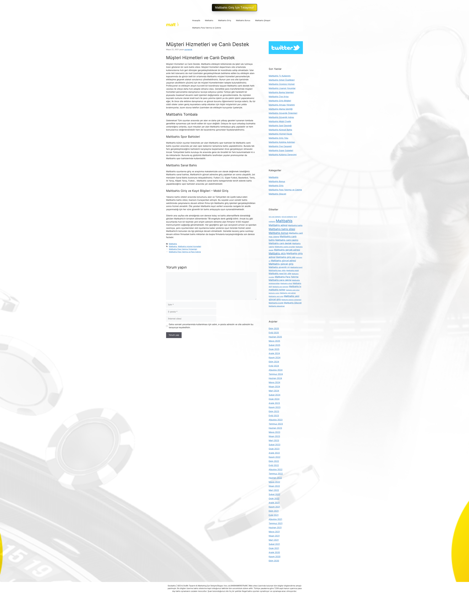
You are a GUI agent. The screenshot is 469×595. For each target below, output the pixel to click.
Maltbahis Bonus (243, 20)
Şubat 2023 (274, 444)
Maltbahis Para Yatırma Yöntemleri (183, 249)
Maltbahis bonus (278, 232)
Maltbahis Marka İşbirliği (281, 109)
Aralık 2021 (274, 502)
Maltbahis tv (295, 286)
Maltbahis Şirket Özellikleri (282, 80)
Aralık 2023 (274, 403)
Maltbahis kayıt (296, 267)
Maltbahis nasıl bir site (280, 273)
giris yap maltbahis (275, 217)
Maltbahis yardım (274, 293)
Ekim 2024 (274, 361)
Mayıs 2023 (274, 432)
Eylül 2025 (274, 332)
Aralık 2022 (274, 453)
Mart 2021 (274, 540)
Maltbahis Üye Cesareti (280, 146)
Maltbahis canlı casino (286, 240)
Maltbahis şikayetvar (277, 306)
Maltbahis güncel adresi (283, 260)
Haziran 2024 (275, 378)
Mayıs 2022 (274, 482)
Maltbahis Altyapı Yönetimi (282, 105)
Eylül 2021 (274, 515)
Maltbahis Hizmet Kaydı (280, 134)
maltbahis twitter (277, 289)
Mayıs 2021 (274, 531)
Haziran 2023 (275, 428)
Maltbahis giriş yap (285, 257)
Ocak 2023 (274, 449)
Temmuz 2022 (276, 473)
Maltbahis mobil (292, 270)
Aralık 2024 (274, 353)
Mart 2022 (274, 490)
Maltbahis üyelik (276, 303)
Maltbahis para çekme (280, 280)
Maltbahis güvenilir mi (279, 267)
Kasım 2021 (274, 507)
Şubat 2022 (274, 494)
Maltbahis (209, 20)
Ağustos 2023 (275, 420)
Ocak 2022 (274, 498)
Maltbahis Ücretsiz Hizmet (282, 84)
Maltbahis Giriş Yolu (278, 138)
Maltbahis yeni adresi (288, 293)
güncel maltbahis (287, 217)
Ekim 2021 (274, 511)
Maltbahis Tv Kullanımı (280, 76)
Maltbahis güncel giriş (281, 263)
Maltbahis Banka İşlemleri (281, 92)
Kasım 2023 (274, 407)
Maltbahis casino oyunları (285, 247)
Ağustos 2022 (275, 469)
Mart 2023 (274, 440)
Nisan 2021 (274, 536)
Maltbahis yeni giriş (276, 296)
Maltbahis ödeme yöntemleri (291, 300)
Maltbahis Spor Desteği (280, 125)
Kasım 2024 (274, 357)
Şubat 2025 (274, 345)
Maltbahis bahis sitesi (282, 229)
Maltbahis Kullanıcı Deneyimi (283, 154)
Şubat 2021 (274, 544)
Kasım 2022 (274, 457)
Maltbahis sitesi (286, 283)
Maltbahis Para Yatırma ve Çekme (206, 28)
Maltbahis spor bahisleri (280, 287)
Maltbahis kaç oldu (277, 270)
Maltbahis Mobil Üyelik (280, 121)
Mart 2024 (274, 391)
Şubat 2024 (274, 395)
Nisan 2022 (274, 486)
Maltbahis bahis (295, 225)
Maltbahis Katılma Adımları (282, 142)
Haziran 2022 (275, 478)
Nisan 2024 (274, 386)
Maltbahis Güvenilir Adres (281, 117)
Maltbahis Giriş (224, 20)
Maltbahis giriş (277, 253)
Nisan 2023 (274, 436)
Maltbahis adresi (278, 225)
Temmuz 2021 (275, 523)
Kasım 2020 (274, 556)
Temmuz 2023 (276, 424)
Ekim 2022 (274, 461)
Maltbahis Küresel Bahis (280, 130)
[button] (234, 7)
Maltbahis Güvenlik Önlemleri (283, 113)
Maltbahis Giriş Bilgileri (280, 101)
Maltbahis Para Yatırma (286, 276)
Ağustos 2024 (275, 370)
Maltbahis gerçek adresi (287, 249)
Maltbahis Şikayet (262, 20)
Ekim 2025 (274, 328)
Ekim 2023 (274, 411)
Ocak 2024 (274, 399)
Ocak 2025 (274, 349)
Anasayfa (196, 20)
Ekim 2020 (274, 561)
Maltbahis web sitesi (292, 290)
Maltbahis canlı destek (280, 243)
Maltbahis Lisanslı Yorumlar (282, 88)
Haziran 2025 (275, 337)
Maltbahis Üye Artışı (279, 96)
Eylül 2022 (274, 465)
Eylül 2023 (274, 415)
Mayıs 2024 (274, 382)
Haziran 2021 (275, 527)
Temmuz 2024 (276, 374)
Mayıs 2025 (274, 341)
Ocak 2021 (274, 548)
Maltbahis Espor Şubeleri (281, 150)
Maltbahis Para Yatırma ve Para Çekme (185, 252)
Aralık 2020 (274, 552)
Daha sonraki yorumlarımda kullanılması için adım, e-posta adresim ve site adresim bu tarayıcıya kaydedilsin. (211, 326)
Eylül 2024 (274, 366)
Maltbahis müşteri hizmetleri (189, 246)
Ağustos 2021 (275, 519)
